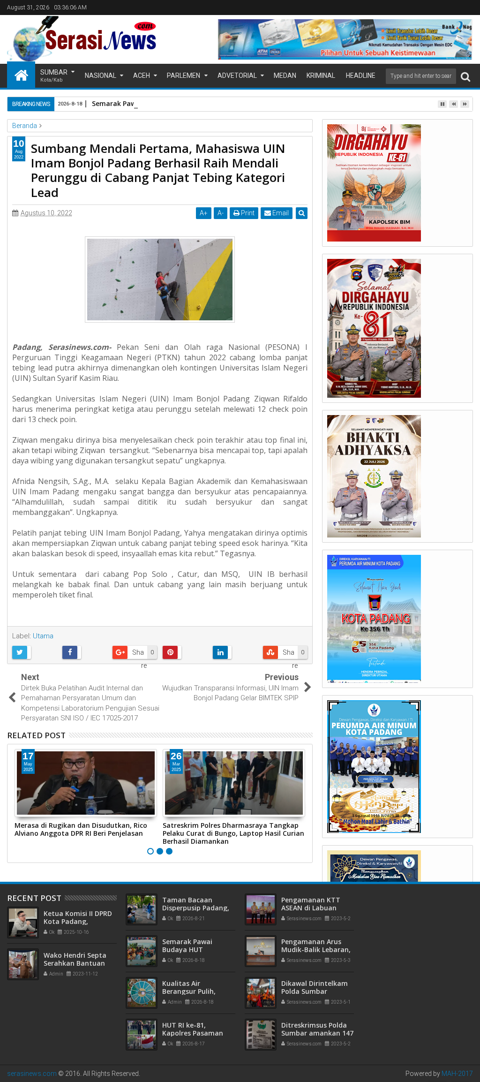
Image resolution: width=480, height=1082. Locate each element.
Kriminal (321, 75)
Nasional (100, 75)
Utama (43, 636)
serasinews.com (32, 1073)
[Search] (465, 76)
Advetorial (237, 75)
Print (247, 213)
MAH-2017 (457, 1073)
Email (280, 213)
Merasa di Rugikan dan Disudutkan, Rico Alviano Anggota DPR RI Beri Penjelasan (81, 829)
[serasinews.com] (21, 74)
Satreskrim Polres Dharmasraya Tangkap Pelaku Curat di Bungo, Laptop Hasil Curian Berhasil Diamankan (233, 833)
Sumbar (54, 75)
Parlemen (183, 75)
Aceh (141, 75)
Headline (360, 75)
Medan (285, 75)
